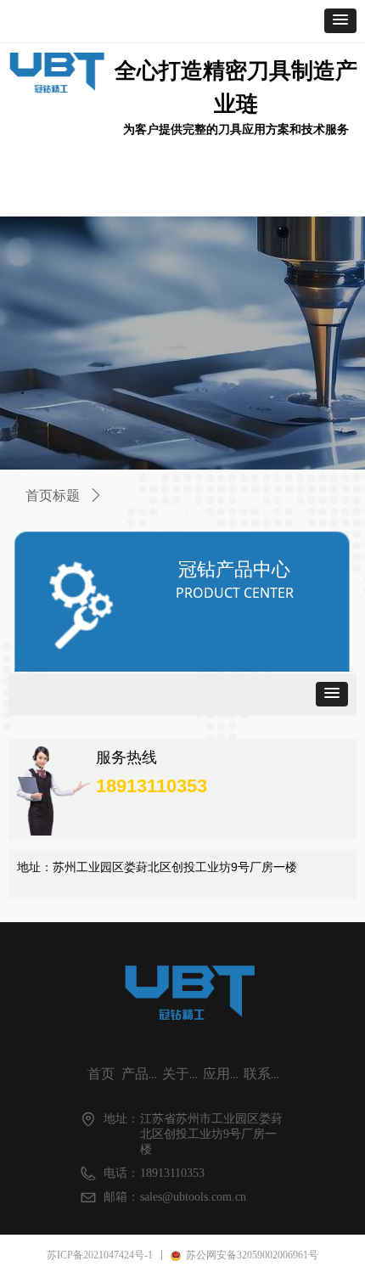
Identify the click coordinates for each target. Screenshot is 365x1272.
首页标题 (52, 495)
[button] (340, 20)
